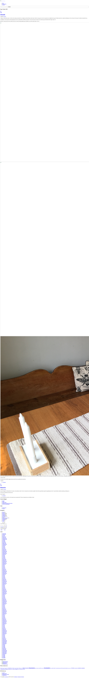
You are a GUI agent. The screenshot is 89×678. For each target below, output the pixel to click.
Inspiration (3, 518)
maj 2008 (3, 656)
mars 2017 (3, 568)
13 (2, 526)
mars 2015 (3, 588)
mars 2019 (3, 548)
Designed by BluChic (21, 676)
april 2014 (3, 597)
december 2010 (4, 630)
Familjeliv (3, 515)
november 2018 (4, 551)
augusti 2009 (4, 643)
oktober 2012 (4, 612)
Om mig (3, 4)
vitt (24, 669)
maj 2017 (3, 566)
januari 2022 (4, 533)
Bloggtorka (3, 487)
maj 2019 (3, 546)
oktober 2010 (4, 632)
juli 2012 (3, 614)
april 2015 (3, 587)
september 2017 (4, 563)
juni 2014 (3, 595)
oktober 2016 (4, 572)
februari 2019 (4, 549)
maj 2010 (3, 636)
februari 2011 (4, 628)
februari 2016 (4, 579)
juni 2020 (3, 540)
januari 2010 (4, 639)
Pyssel (73, 668)
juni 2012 (3, 615)
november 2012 (4, 611)
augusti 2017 (4, 564)
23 (5, 527)
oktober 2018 (4, 552)
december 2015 (4, 580)
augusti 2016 (4, 574)
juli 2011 (3, 624)
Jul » (5, 529)
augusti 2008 (4, 653)
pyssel (3, 520)
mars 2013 (3, 608)
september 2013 (4, 603)
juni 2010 (3, 635)
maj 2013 (3, 606)
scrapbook (83, 668)
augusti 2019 (4, 545)
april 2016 (3, 577)
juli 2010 (3, 634)
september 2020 (4, 539)
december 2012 (4, 610)
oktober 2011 (4, 622)
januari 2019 (4, 550)
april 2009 (3, 647)
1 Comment (4, 482)
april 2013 (3, 607)
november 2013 (4, 601)
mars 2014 (3, 598)
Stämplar (16, 669)
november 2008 (4, 651)
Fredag (3, 501)
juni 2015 (3, 585)
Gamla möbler (4, 502)
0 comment (3, 495)
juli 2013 (3, 604)
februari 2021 (4, 536)
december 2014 (4, 590)
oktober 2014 (4, 592)
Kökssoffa (2, 14)
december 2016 (4, 570)
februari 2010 (4, 638)
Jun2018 (1, 12)
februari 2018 (4, 559)
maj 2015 (3, 586)
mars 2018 (3, 558)
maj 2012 (3, 616)
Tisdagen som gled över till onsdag (7, 503)
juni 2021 (3, 535)
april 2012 (3, 617)
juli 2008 (3, 654)
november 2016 (4, 571)
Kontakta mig (4, 507)
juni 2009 (3, 645)
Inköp (24, 668)
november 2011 (4, 621)
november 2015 (4, 581)
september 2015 (4, 583)
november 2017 (4, 561)
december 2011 (4, 620)
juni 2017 (3, 565)
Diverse (5, 16)
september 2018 (4, 553)
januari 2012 (4, 619)
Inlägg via (4, 673)
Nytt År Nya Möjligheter (6, 504)
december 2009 (4, 640)
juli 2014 (3, 594)
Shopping (6, 669)
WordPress (15, 676)
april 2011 (3, 627)
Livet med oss (6, 676)
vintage (23, 669)
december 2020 (4, 538)
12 (1, 526)
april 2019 (3, 547)
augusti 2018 (4, 554)
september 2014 (4, 593)
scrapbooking (2, 669)
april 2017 (3, 567)
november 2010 (4, 631)
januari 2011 (4, 629)
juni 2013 (3, 605)
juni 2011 (3, 625)
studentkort (14, 669)
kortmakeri (3, 519)
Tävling (21, 669)
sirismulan (9, 669)
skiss (11, 669)
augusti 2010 (4, 633)
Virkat (3, 521)
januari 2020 (4, 542)
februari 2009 (4, 648)
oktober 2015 (4, 582)
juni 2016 (3, 575)
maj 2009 (3, 646)
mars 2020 (3, 541)
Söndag (3, 500)
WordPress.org (4, 675)
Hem (3, 3)
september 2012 (4, 613)
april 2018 (3, 557)
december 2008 (4, 650)
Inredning (27, 668)
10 (0, 483)
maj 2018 (3, 556)
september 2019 (4, 544)
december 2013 (4, 600)
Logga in (3, 672)
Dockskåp (3, 514)
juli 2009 (3, 644)
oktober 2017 (4, 562)
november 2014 (4, 591)
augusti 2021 (4, 534)
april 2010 (3, 637)
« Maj (1, 529)
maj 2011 (3, 626)
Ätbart (3, 512)
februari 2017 (4, 569)
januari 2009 (4, 649)
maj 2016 (3, 576)
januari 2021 (4, 537)
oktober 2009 (4, 642)
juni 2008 (3, 655)
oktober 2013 (4, 602)
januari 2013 (4, 609)
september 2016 (4, 573)
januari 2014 (4, 599)
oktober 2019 (4, 543)
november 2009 (4, 641)
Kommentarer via (5, 674)
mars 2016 (3, 578)
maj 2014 (3, 596)
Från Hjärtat (4, 516)
